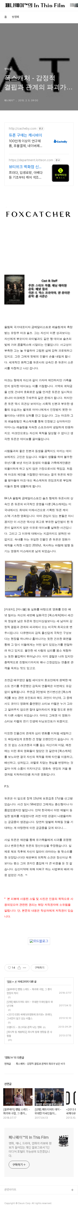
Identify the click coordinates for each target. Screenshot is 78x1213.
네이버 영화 (11, 1204)
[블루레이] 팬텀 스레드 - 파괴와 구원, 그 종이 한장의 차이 (29, 991)
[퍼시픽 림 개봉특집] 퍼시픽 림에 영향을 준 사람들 (29, 1033)
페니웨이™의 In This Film (29, 1137)
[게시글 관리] (24, 967)
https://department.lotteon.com (31, 160)
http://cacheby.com (22, 128)
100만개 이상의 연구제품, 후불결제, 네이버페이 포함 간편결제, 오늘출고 (26, 143)
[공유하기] (19, 967)
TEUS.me (10, 1197)
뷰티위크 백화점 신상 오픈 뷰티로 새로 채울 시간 (25, 166)
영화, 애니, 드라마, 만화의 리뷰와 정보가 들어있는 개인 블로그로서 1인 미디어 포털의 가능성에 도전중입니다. (30, 1149)
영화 (9, 981)
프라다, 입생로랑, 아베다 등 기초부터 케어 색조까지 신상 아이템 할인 (26, 175)
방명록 (15, 17)
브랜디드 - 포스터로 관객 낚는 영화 (24, 1027)
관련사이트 (10, 1189)
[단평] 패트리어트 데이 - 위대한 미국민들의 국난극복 (30, 1003)
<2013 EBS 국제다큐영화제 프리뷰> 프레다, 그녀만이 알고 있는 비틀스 (29, 1016)
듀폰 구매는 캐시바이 (25, 135)
